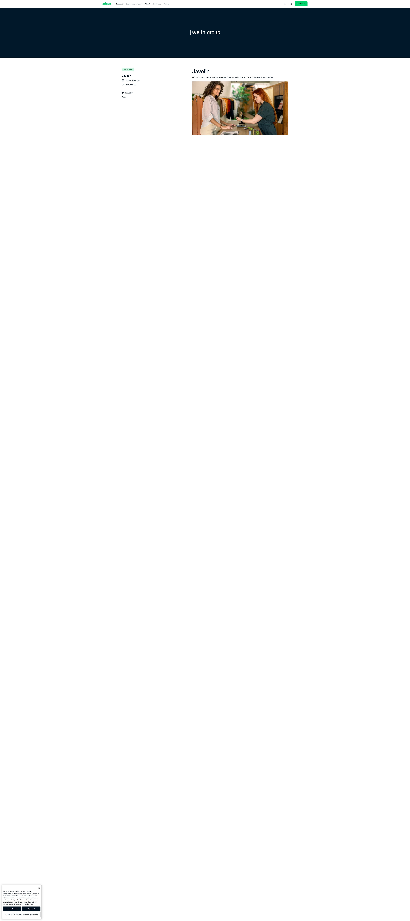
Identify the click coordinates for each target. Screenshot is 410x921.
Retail (124, 97)
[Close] (39, 888)
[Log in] (291, 4)
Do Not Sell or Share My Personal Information (21, 914)
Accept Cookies (12, 909)
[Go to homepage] (106, 3)
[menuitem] (120, 4)
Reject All (31, 909)
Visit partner (131, 85)
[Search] (284, 4)
